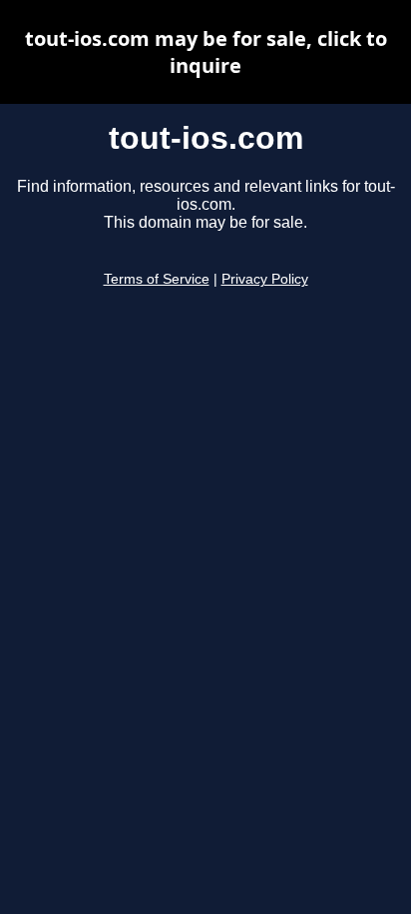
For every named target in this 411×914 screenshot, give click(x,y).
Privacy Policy (264, 279)
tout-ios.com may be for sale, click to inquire (206, 52)
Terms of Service (156, 279)
